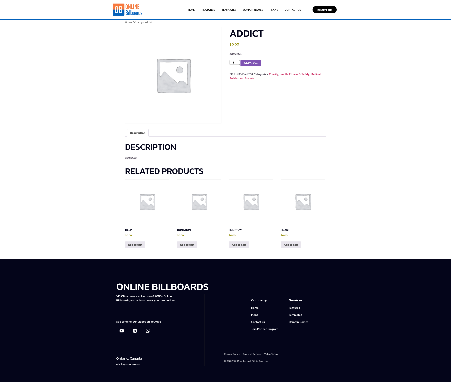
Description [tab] (138, 133)
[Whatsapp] (148, 330)
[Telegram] (134, 330)
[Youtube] (121, 330)
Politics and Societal (242, 78)
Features (208, 10)
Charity (138, 22)
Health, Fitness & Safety (295, 74)
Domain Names (253, 10)
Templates (229, 10)
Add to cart (250, 63)
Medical (316, 74)
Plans (274, 10)
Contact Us (293, 10)
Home (191, 10)
